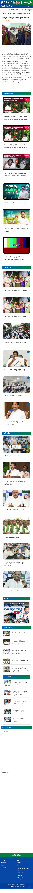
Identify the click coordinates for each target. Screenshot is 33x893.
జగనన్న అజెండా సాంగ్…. (10, 203)
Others (8, 14)
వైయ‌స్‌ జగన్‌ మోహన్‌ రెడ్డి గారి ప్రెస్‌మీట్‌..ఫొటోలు (16, 370)
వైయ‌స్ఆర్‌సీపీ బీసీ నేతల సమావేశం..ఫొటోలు (15, 316)
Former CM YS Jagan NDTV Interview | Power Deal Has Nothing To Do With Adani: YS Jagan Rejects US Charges (16, 147)
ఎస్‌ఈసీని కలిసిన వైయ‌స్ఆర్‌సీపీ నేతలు (13, 396)
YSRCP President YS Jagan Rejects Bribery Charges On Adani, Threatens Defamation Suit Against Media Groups (16, 176)
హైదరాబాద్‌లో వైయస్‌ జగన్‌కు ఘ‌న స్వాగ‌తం (15, 342)
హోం (3, 14)
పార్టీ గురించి (4, 860)
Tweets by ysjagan (5, 773)
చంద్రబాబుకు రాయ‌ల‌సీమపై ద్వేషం (12, 537)
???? (28, 6)
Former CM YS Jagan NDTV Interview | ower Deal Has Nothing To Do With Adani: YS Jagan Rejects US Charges (16, 119)
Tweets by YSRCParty (6, 731)
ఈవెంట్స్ (19, 860)
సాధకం (3, 865)
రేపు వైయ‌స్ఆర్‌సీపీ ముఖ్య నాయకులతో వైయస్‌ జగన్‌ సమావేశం (18, 644)
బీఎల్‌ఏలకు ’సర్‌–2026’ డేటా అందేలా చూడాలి (15, 510)
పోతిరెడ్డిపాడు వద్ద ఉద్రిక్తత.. (19, 711)
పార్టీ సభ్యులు (4, 867)
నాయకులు (3, 863)
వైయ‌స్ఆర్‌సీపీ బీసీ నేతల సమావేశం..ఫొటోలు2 (15, 291)
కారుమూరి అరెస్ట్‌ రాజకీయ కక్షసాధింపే (13, 591)
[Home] (16, 2)
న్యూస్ (18, 865)
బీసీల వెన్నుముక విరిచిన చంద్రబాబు (10, 10)
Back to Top (29, 887)
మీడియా (19, 863)
